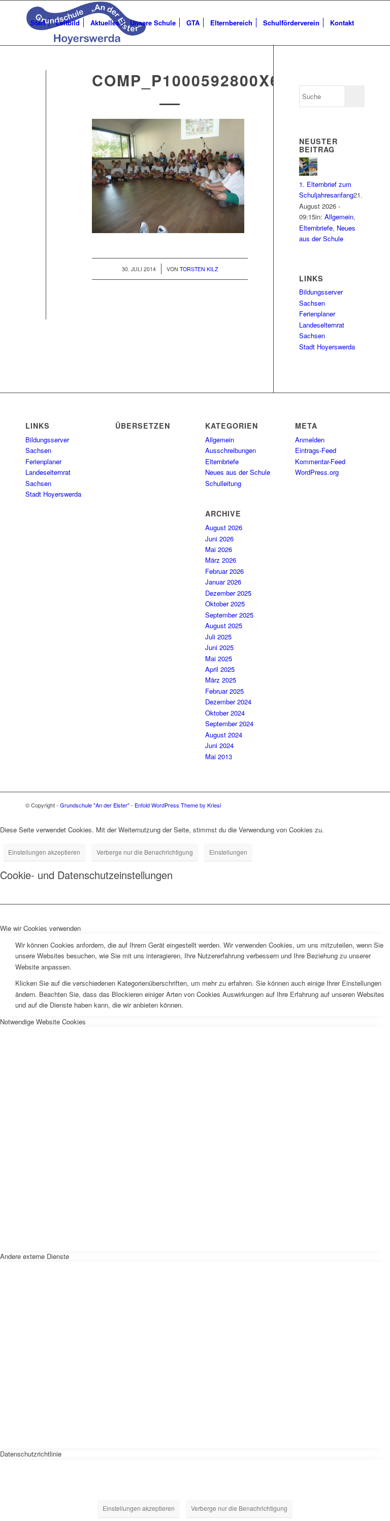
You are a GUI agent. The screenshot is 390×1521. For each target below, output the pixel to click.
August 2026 (223, 527)
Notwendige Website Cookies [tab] (43, 1021)
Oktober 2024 (225, 713)
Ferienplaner (317, 313)
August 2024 (223, 734)
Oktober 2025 (225, 603)
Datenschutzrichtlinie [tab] (30, 1454)
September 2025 (229, 615)
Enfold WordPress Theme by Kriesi (178, 805)
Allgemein (338, 216)
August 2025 (223, 625)
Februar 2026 (224, 571)
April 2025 (220, 669)
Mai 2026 (218, 549)
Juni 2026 (219, 538)
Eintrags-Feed (315, 450)
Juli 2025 (218, 636)
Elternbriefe (316, 228)
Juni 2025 (219, 647)
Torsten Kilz (199, 269)
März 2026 (220, 560)
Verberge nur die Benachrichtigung (144, 852)
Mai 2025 (218, 658)
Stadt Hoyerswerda (327, 346)
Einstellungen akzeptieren (44, 852)
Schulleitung (223, 483)
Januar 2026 (223, 582)
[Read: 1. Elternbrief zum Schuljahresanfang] (308, 173)
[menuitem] (37, 23)
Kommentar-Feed (320, 461)
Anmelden (309, 439)
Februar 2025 (224, 691)
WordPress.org (317, 472)
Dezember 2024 (228, 701)
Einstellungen (228, 852)
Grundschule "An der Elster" (94, 805)
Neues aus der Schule (237, 472)
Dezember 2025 (228, 593)
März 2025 (220, 680)
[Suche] (33, 67)
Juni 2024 (219, 745)
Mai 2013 (218, 756)
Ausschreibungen (230, 450)
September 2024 (229, 723)
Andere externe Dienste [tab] (34, 1256)
